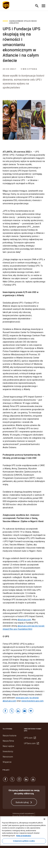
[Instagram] (19, 780)
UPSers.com (31, 743)
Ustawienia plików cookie (24, 841)
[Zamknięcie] (44, 819)
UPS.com (30, 738)
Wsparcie (7, 762)
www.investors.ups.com (32, 701)
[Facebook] (5, 780)
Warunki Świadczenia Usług (23, 816)
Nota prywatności (23, 836)
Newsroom (8, 756)
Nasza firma (8, 741)
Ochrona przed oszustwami (23, 813)
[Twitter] (12, 780)
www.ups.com (22, 697)
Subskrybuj (23, 802)
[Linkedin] (26, 780)
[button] (38, 5)
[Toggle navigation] (43, 5)
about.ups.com (24, 619)
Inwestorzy (8, 751)
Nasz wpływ (8, 746)
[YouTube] (33, 780)
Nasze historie (9, 735)
